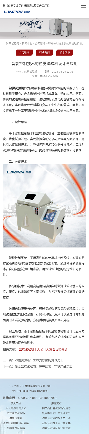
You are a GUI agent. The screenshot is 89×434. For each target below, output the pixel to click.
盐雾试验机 (16, 88)
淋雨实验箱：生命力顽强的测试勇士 (39, 360)
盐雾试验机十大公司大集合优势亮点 (43, 349)
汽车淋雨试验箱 (16, 413)
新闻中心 (27, 43)
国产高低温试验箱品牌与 (56, 408)
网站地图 (42, 391)
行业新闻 (44, 52)
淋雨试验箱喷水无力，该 (56, 418)
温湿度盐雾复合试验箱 (16, 423)
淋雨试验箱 (16, 12)
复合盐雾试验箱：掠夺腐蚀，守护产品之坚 (43, 366)
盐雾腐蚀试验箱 (16, 428)
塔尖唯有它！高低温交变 (56, 413)
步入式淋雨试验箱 (15, 408)
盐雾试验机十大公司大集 (56, 423)
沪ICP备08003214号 (24, 391)
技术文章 (65, 52)
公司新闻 (40, 43)
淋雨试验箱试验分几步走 (56, 428)
